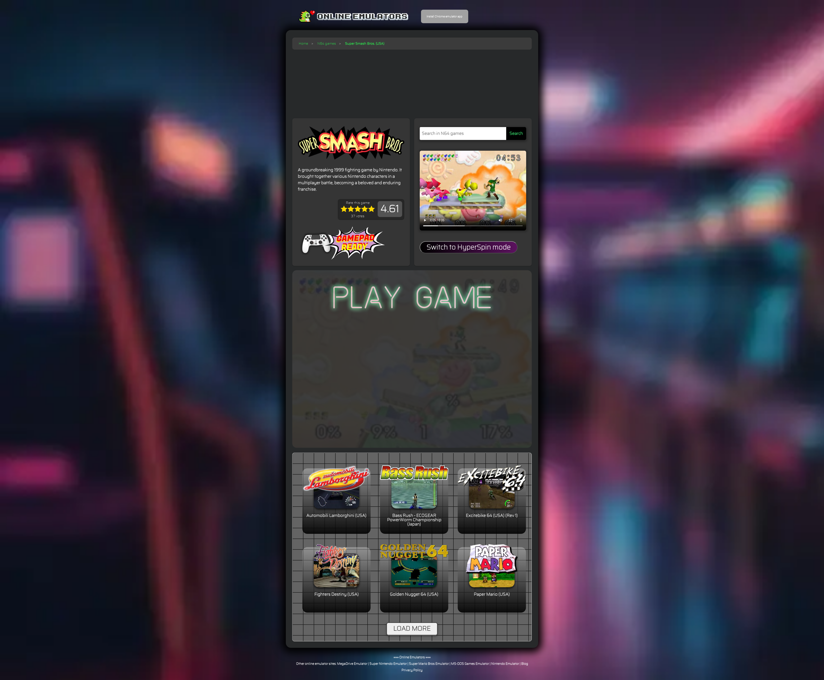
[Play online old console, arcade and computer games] (347, 16)
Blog (524, 663)
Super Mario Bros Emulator (429, 663)
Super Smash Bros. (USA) (364, 43)
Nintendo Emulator (505, 663)
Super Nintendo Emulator (388, 663)
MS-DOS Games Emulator (470, 663)
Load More (412, 628)
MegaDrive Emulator (352, 663)
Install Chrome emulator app (444, 16)
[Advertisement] (412, 82)
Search (516, 133)
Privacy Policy (412, 670)
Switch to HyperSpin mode (469, 247)
